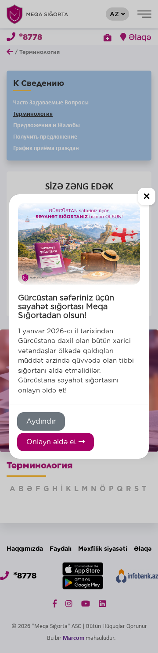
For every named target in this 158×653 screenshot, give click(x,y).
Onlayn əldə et (52, 442)
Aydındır (41, 421)
